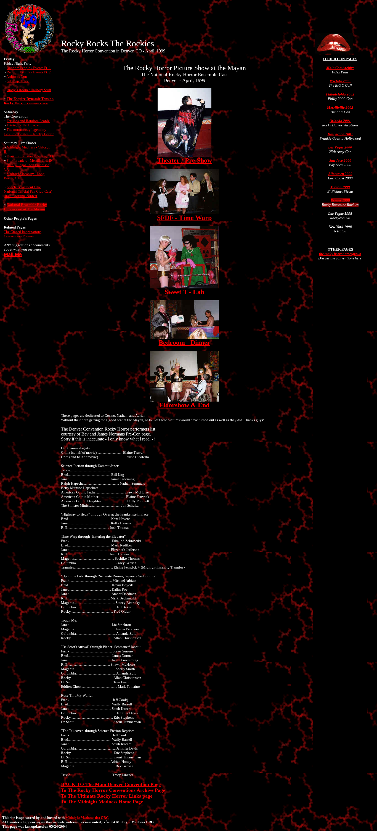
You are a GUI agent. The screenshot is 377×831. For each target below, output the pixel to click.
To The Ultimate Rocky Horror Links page (106, 796)
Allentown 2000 (340, 174)
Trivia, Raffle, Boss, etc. (24, 125)
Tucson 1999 (340, 187)
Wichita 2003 (340, 81)
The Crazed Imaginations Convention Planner (22, 234)
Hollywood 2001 (340, 134)
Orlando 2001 (340, 121)
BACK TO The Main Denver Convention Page (111, 784)
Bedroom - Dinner (184, 342)
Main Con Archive (340, 68)
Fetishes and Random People (28, 121)
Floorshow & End (184, 405)
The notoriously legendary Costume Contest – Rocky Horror (29, 132)
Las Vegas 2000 (340, 147)
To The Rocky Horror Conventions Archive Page (113, 790)
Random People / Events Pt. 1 (29, 68)
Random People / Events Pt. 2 (29, 72)
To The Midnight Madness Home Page (102, 802)
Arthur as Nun (16, 77)
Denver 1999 (340, 200)
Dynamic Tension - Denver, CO (30, 156)
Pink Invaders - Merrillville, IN (29, 160)
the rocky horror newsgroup (340, 254)
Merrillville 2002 (340, 107)
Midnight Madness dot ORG (87, 818)
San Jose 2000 (340, 160)
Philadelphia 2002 (340, 94)
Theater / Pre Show (184, 160)
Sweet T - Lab (184, 292)
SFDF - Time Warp (184, 217)
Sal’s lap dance (18, 81)
